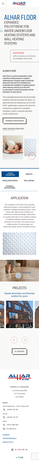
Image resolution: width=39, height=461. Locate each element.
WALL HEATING (29, 181)
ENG (19, 450)
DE (23, 450)
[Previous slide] (14, 340)
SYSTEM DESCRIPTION (10, 174)
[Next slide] (25, 340)
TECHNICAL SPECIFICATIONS (9, 187)
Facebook (6, 435)
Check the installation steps (13, 129)
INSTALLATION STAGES (10, 181)
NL (27, 450)
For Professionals (9, 438)
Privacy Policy (8, 442)
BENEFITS (29, 174)
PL (16, 450)
